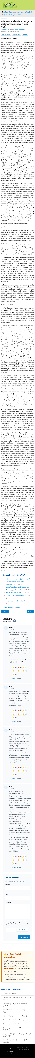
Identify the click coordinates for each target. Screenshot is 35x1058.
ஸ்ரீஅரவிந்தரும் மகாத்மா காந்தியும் (15, 601)
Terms (10, 1048)
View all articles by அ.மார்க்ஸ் (11, 607)
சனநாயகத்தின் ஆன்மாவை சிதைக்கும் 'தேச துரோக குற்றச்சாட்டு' (18, 1035)
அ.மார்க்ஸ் (6, 29)
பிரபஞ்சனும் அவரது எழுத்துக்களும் (15, 595)
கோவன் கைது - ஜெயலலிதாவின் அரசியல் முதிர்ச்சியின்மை (15, 1005)
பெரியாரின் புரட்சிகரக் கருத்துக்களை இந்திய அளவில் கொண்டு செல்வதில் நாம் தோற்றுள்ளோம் (18, 581)
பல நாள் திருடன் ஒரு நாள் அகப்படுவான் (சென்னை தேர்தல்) (17, 998)
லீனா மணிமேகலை (6, 34)
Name (7, 884)
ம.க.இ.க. (25, 34)
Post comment (24, 937)
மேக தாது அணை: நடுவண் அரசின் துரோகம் (15, 1020)
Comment (8, 902)
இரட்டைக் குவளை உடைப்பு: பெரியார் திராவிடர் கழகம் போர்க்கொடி (18, 1029)
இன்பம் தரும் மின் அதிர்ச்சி (11, 1024)
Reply (14, 678)
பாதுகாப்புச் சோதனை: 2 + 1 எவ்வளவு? (17, 924)
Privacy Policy (10, 1051)
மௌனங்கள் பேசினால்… (10, 993)
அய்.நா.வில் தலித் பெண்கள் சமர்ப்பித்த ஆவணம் (16, 1016)
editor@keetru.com (10, 968)
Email (7, 894)
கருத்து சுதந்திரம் (16, 34)
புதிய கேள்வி (22, 929)
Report (19, 678)
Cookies (11, 1054)
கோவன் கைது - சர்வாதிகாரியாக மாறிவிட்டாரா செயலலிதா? (16, 1041)
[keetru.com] (10, 5)
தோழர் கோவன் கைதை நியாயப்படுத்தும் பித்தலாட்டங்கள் (14, 1011)
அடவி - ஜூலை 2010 (20, 29)
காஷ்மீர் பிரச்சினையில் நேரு (13, 592)
